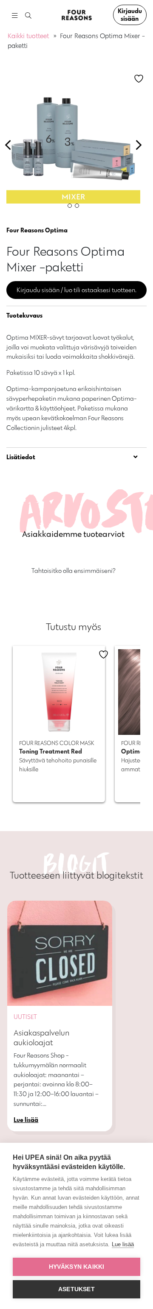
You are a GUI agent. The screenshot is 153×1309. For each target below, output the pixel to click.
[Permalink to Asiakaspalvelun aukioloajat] (59, 953)
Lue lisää (123, 1244)
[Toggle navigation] (14, 15)
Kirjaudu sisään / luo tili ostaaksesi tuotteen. (76, 290)
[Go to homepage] (76, 15)
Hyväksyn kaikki (77, 1267)
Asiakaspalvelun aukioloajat (42, 1037)
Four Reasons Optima (37, 230)
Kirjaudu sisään (130, 14)
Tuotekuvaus (24, 315)
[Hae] (28, 16)
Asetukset (76, 1289)
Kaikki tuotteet (28, 36)
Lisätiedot (20, 457)
